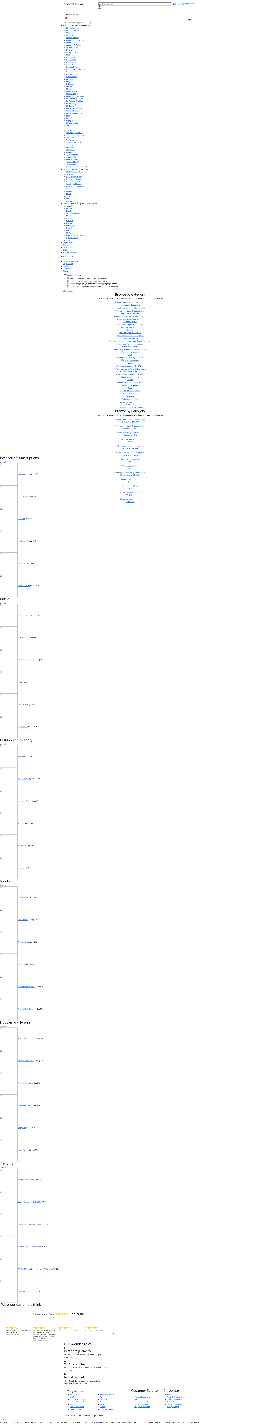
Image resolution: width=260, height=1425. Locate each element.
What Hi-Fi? (70, 150)
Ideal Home (70, 79)
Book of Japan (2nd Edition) (28, 1202)
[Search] (99, 7)
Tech (68, 196)
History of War (71, 67)
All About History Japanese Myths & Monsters (35, 1269)
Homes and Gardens (74, 179)
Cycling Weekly (72, 47)
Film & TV (69, 221)
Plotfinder (70, 106)
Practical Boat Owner (74, 108)
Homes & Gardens (73, 72)
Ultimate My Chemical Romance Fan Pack (34, 1224)
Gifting (65, 250)
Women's (69, 191)
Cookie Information (174, 1404)
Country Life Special (73, 45)
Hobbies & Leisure (107, 1394)
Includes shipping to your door (105, 284)
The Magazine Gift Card (75, 135)
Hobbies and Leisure (74, 177)
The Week (70, 137)
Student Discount (141, 1404)
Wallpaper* (70, 147)
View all (3, 462)
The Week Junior (72, 140)
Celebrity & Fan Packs (74, 213)
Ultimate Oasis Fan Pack (27, 660)
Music (68, 198)
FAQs (136, 1399)
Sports (68, 189)
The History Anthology (74, 133)
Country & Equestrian (78, 1399)
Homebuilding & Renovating (77, 69)
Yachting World (72, 164)
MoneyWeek (71, 94)
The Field (69, 130)
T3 (67, 128)
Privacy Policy (172, 1402)
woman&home (72, 155)
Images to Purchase (142, 1407)
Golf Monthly (71, 60)
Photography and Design (76, 172)
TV (101, 1397)
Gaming (69, 201)
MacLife (69, 89)
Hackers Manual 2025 (26, 1180)
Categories (67, 259)
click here (184, 1422)
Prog (68, 116)
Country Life (71, 43)
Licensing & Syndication (176, 1399)
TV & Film (69, 174)
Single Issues (68, 243)
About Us (170, 1394)
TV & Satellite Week (73, 142)
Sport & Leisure (72, 238)
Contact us (138, 1394)
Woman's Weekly (72, 159)
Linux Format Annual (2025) (28, 1291)
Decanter (69, 50)
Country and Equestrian (75, 184)
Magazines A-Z (68, 256)
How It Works (71, 77)
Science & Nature (72, 123)
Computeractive (72, 38)
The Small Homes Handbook (29, 1246)
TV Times (69, 145)
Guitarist (69, 64)
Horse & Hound (72, 74)
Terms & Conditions (174, 1397)
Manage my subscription (72, 252)
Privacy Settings (173, 1407)
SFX (67, 125)
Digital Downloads (141, 1402)
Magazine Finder (106, 1409)
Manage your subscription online (107, 286)
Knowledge (70, 225)
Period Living (71, 103)
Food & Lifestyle (76, 1409)
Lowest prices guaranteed (99, 281)
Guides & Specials (70, 261)
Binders (66, 245)
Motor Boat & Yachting (75, 96)
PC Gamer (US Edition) (74, 101)
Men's (68, 194)
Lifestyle (69, 228)
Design (69, 218)
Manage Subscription (142, 1397)
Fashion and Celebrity (74, 186)
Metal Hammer (72, 91)
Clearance (67, 247)
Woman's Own (71, 157)
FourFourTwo (71, 57)
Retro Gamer (71, 118)
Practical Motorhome (74, 113)
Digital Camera (72, 52)
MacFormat (70, 86)
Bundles (69, 211)
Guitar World (71, 62)
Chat (68, 33)
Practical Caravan (73, 111)
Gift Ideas (104, 1399)
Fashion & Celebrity (77, 1402)
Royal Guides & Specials (75, 235)
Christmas (70, 216)
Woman (69, 152)
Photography (71, 233)
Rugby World (71, 120)
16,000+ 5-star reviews (99, 278)
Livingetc (69, 84)
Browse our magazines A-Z (76, 167)
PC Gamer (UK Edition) (74, 99)
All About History (72, 30)
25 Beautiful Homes (73, 28)
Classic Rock (71, 35)
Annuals (69, 206)
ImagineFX (70, 81)
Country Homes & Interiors (76, 40)
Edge (68, 55)
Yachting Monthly (73, 162)
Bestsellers (70, 208)
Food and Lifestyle (73, 181)
